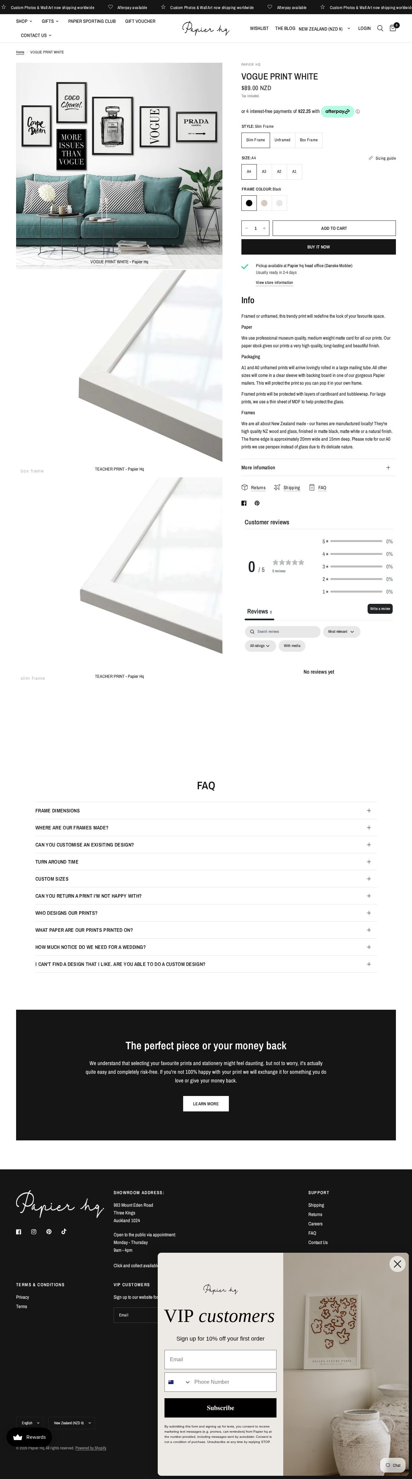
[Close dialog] (397, 1264)
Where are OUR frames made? (71, 827)
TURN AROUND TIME (57, 861)
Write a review (380, 608)
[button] (358, 541)
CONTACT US (34, 35)
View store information (274, 282)
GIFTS (48, 21)
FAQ (312, 1233)
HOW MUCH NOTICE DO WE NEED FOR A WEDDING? (90, 946)
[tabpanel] (319, 686)
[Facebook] (23, 1232)
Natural (264, 203)
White (279, 203)
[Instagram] (38, 1232)
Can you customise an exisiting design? (84, 844)
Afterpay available (145, 7)
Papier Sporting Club (92, 21)
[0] (391, 28)
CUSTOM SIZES (52, 878)
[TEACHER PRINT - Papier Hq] (209, 283)
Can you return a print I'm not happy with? (88, 895)
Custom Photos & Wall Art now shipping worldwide (66, 7)
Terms (21, 1306)
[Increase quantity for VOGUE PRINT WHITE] (264, 228)
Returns (315, 1214)
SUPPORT (319, 1192)
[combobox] (178, 1382)
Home (20, 52)
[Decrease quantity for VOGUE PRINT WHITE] (246, 228)
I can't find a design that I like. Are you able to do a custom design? (120, 964)
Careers (315, 1223)
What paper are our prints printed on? (84, 929)
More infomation (258, 467)
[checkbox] (292, 646)
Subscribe (220, 1407)
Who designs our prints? (66, 912)
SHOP (21, 21)
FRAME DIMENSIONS (57, 810)
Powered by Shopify (90, 1448)
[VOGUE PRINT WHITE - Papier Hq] (209, 76)
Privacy (22, 1297)
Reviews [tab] (259, 611)
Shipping (316, 1205)
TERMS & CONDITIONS (40, 1284)
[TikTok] (68, 1231)
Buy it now (318, 247)
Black (249, 203)
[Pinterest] (53, 1231)
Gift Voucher (140, 21)
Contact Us (318, 1242)
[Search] (380, 28)
